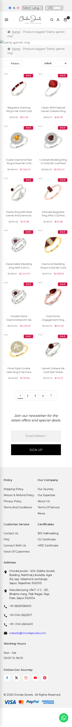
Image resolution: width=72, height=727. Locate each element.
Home (16, 32)
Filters (15, 63)
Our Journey (46, 489)
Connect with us (15, 545)
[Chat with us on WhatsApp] (63, 717)
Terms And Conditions (18, 507)
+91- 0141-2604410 (21, 624)
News (41, 513)
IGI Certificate (47, 539)
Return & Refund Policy (19, 495)
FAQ (6, 539)
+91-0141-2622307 (20, 615)
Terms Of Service (49, 507)
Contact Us (11, 533)
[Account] (58, 19)
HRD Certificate (48, 545)
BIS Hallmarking (48, 533)
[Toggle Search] (52, 19)
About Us (44, 501)
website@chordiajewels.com (27, 633)
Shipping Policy (13, 489)
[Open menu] (7, 20)
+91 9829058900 (20, 606)
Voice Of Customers (17, 551)
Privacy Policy (13, 501)
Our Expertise (46, 495)
